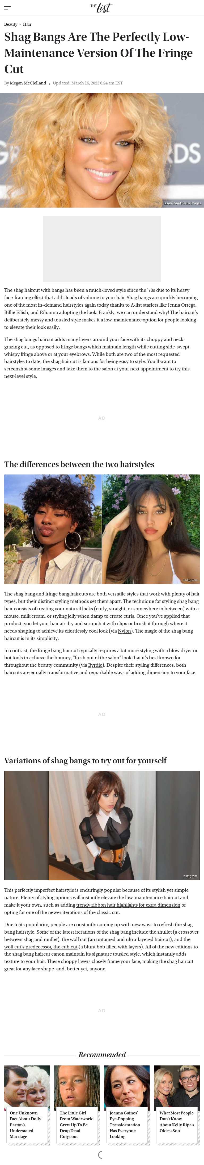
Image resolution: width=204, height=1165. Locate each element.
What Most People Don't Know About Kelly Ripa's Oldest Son (177, 1121)
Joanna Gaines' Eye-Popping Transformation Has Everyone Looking (125, 1124)
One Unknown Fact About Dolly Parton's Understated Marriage (25, 1124)
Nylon (124, 631)
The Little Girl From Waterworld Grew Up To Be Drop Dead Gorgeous (77, 1124)
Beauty (10, 24)
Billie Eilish (16, 312)
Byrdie (95, 665)
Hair (27, 24)
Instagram (190, 579)
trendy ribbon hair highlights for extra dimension (128, 905)
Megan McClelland (28, 83)
